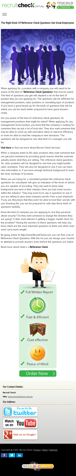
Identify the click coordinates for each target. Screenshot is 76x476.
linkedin (19, 455)
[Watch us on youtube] (20, 423)
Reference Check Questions (38, 91)
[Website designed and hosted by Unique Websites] (38, 466)
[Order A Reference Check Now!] (38, 314)
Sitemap (53, 449)
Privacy (37, 449)
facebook (4, 455)
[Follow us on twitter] (20, 412)
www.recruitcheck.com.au (20, 396)
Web (5, 396)
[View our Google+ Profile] (20, 435)
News (45, 449)
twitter (11, 455)
